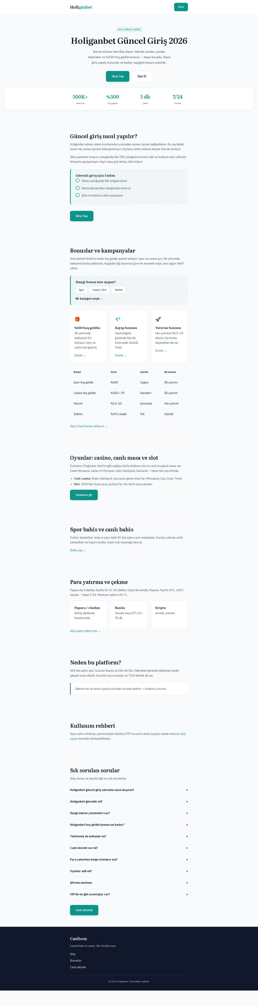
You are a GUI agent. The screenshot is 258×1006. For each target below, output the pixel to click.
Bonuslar (76, 960)
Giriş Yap (118, 76)
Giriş (181, 6)
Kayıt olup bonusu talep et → (89, 426)
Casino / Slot (99, 290)
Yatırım (119, 290)
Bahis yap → (78, 550)
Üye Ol (142, 76)
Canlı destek (84, 910)
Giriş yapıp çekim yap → (85, 631)
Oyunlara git (84, 495)
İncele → (80, 355)
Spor (81, 290)
